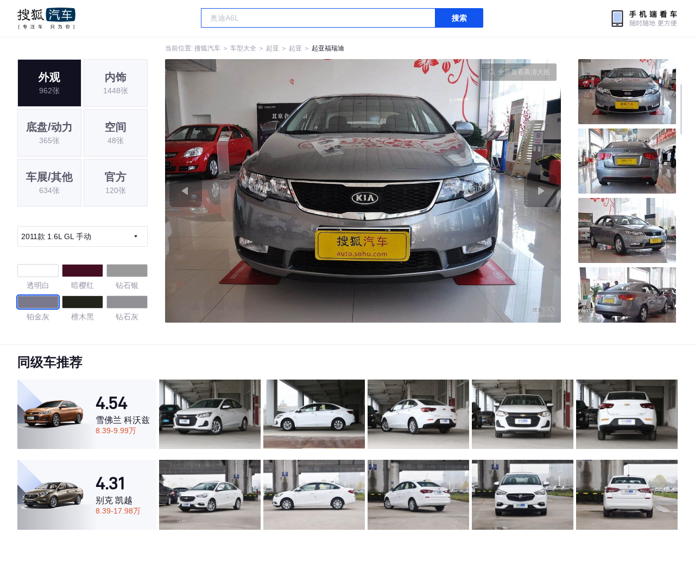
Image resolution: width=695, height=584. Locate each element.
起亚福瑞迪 (328, 48)
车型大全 (243, 48)
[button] (264, 191)
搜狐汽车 (46, 18)
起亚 (272, 48)
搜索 (459, 18)
